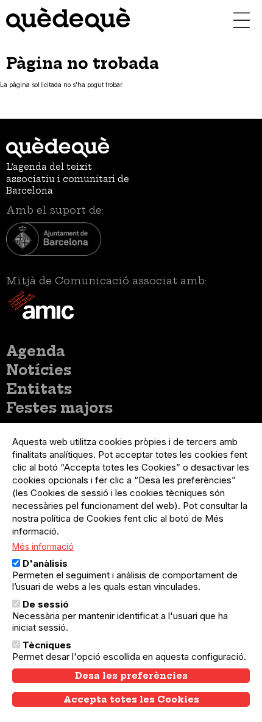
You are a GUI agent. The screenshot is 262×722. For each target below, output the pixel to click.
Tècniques (47, 645)
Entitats (39, 389)
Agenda (35, 351)
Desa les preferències (131, 675)
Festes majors (59, 407)
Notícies (38, 370)
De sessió (46, 604)
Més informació (43, 546)
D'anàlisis (45, 563)
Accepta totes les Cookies (131, 699)
